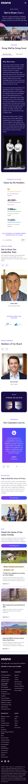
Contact (16, 679)
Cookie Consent (5, 677)
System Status (4, 750)
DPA (16, 718)
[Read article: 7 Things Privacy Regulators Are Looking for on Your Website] (14, 568)
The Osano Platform (6, 675)
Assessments (4, 691)
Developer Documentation (5, 747)
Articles (3, 718)
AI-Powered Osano (5, 709)
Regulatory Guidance (6, 702)
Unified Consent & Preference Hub (5, 680)
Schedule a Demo (5, 740)
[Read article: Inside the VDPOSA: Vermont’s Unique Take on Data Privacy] (14, 636)
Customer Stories (5, 723)
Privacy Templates (5, 698)
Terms (16, 723)
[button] (2, 265)
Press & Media (18, 690)
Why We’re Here (7, 54)
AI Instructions (4, 757)
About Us (17, 675)
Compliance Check (5, 693)
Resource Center (5, 725)
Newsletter (3, 729)
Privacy (16, 721)
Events (2, 727)
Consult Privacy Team (6, 704)
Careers (16, 677)
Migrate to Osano (5, 716)
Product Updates (5, 742)
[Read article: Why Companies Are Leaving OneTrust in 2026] (14, 603)
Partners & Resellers (19, 686)
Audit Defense (4, 707)
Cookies (16, 716)
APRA (16, 725)
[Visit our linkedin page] (5, 761)
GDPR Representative (6, 700)
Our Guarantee (18, 684)
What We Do (19, 54)
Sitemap (3, 755)
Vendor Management (6, 689)
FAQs (2, 735)
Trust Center (17, 727)
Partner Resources (19, 688)
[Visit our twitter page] (2, 761)
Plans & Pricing (4, 738)
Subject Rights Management (4, 684)
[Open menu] (25, 2)
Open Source (4, 752)
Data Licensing (18, 681)
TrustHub (3, 696)
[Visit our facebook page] (8, 761)
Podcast (3, 721)
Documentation (5, 744)
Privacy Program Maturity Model (7, 732)
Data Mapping (4, 687)
